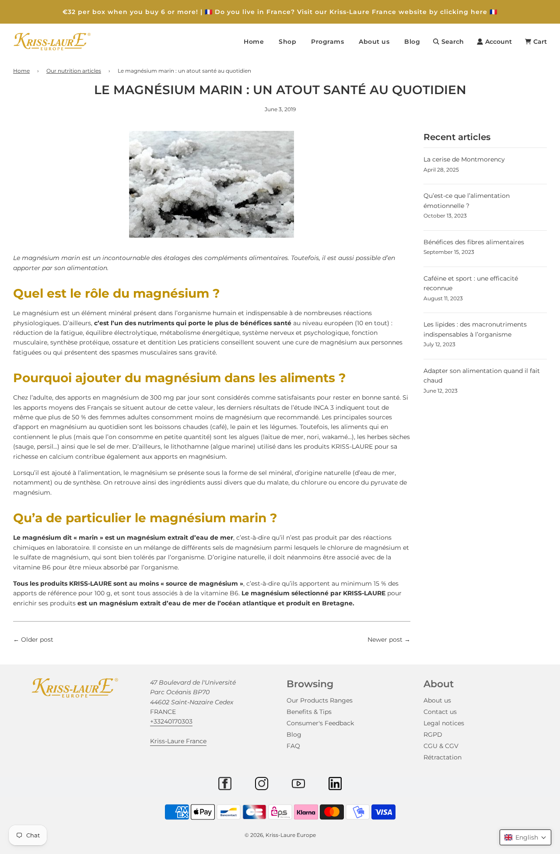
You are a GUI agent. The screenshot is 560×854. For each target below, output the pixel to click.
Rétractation (443, 757)
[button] (525, 837)
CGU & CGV (441, 746)
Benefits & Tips (309, 712)
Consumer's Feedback (320, 723)
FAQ (293, 746)
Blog (412, 42)
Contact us (440, 712)
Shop (287, 42)
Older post (37, 639)
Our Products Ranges (320, 700)
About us (437, 700)
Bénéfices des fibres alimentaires (474, 242)
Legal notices (444, 723)
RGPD (433, 734)
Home (254, 42)
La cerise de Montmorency (464, 159)
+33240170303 (171, 721)
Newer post (385, 639)
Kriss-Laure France (178, 741)
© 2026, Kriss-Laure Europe (280, 835)
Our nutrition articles (73, 70)
